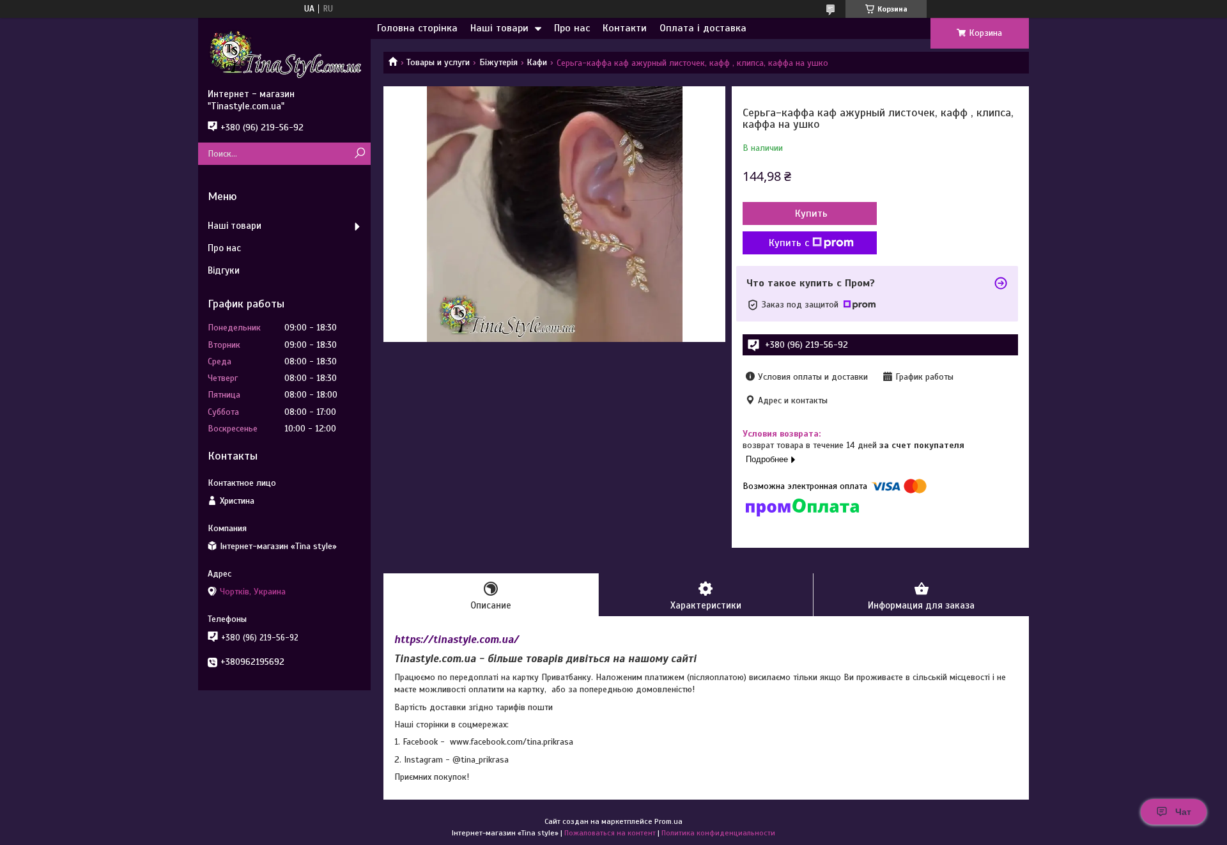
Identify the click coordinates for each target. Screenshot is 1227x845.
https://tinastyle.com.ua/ (456, 639)
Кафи (537, 62)
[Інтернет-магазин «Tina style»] (284, 53)
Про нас (572, 28)
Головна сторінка (417, 28)
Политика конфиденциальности (718, 832)
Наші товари (499, 28)
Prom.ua (668, 821)
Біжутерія (498, 62)
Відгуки (224, 270)
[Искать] (359, 154)
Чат (1183, 812)
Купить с (789, 242)
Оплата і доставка (703, 28)
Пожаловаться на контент (610, 832)
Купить (811, 213)
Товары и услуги (438, 62)
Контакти (625, 28)
